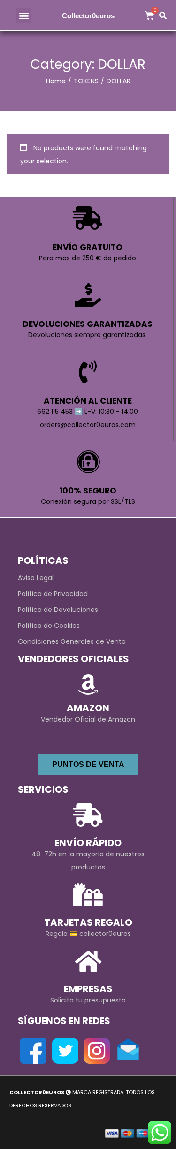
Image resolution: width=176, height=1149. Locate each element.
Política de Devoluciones (58, 609)
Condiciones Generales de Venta (72, 641)
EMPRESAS (88, 988)
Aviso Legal (36, 577)
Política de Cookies (49, 625)
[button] (23, 15)
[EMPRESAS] (88, 961)
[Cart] (150, 15)
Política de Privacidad (53, 593)
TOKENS (86, 81)
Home (56, 81)
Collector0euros (88, 16)
